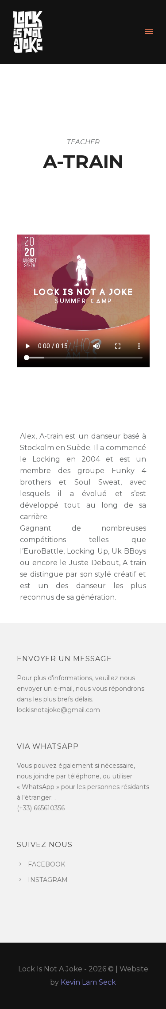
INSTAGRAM (48, 880)
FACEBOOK (46, 864)
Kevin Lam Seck (88, 982)
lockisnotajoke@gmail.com (58, 710)
